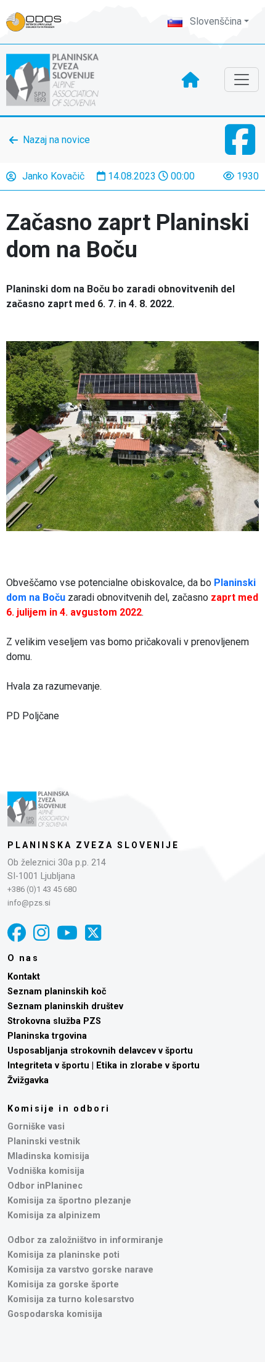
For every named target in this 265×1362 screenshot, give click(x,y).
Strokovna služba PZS (54, 1021)
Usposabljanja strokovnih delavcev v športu (100, 1051)
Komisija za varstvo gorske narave (80, 1270)
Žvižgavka (28, 1080)
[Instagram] (41, 933)
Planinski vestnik (43, 1141)
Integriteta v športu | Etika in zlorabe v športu (103, 1065)
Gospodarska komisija (54, 1314)
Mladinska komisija (48, 1156)
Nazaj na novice (56, 140)
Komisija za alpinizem (53, 1215)
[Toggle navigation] (241, 79)
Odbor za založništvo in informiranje (85, 1240)
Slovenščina (214, 21)
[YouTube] (67, 933)
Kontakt (23, 977)
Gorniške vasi (36, 1126)
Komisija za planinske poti (63, 1255)
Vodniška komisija (45, 1171)
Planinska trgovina (47, 1036)
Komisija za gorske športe (63, 1284)
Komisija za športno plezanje (69, 1200)
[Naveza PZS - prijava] (40, 22)
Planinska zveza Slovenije (93, 845)
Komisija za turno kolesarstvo (70, 1299)
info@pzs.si (29, 902)
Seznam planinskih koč (57, 991)
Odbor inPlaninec (45, 1186)
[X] (93, 933)
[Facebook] (16, 933)
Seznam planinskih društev (65, 1006)
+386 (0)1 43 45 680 (41, 889)
